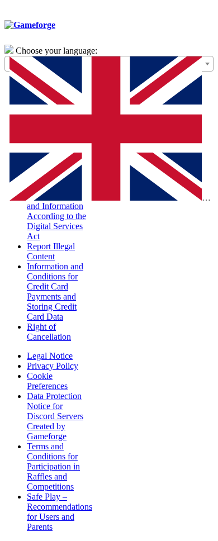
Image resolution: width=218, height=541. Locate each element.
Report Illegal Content (51, 251)
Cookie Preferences (47, 381)
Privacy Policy (52, 366)
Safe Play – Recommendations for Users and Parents (59, 511)
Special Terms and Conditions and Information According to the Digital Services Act (56, 211)
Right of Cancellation (49, 331)
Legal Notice (50, 355)
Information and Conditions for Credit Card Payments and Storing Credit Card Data (55, 291)
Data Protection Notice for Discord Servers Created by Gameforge (55, 416)
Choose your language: (56, 50)
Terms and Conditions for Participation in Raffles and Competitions (53, 466)
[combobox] (109, 64)
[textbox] (109, 131)
